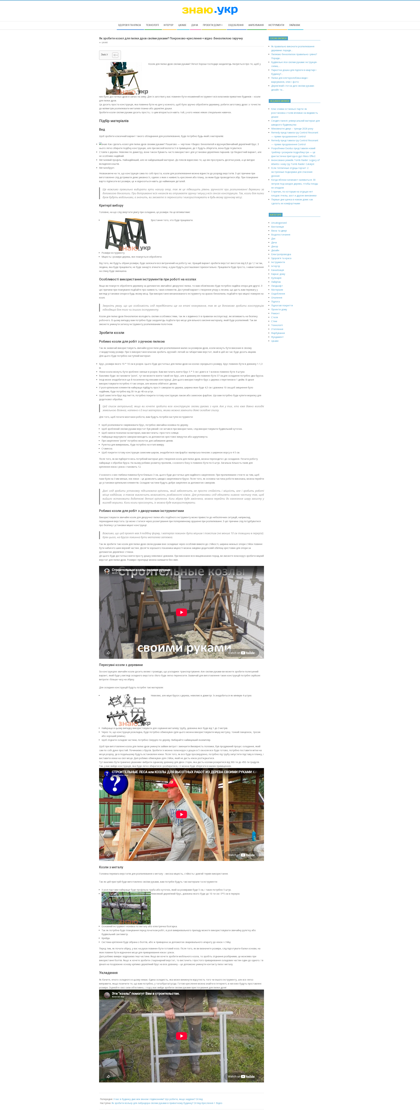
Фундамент (277, 336)
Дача (274, 242)
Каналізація (277, 270)
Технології (277, 325)
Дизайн (275, 250)
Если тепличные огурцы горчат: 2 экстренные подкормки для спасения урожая (291, 171)
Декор (274, 246)
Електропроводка (281, 254)
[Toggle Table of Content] (113, 55)
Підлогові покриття (282, 305)
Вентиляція (277, 226)
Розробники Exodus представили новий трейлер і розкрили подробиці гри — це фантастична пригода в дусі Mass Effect (293, 152)
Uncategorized (279, 222)
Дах (273, 238)
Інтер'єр (275, 266)
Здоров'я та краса (281, 258)
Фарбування (278, 333)
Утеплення (277, 329)
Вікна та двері (279, 230)
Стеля (274, 317)
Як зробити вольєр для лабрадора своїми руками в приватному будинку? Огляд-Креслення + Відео (167, 1103)
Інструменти (278, 262)
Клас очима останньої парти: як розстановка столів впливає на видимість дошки (294, 112)
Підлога (275, 301)
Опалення (276, 297)
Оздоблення (278, 293)
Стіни (274, 321)
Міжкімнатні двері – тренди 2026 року (292, 128)
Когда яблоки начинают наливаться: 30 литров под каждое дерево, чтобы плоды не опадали (294, 183)
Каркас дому (278, 273)
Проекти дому (279, 309)
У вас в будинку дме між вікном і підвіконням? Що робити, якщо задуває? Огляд (158, 1099)
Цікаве (105, 42)
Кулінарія (276, 277)
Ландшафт (277, 285)
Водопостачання (280, 234)
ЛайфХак (276, 281)
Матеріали (277, 289)
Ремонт (275, 313)
